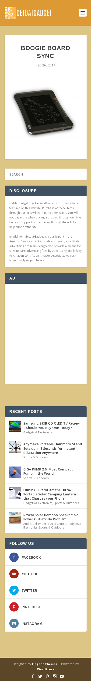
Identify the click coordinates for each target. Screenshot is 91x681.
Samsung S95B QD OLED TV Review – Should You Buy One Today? (51, 425)
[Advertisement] (45, 333)
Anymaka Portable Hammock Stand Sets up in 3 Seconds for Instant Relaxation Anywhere (52, 448)
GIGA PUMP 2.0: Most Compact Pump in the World (48, 471)
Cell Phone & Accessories (49, 524)
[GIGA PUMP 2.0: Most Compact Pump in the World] (15, 472)
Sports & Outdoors (36, 457)
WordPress (45, 669)
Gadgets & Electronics (37, 432)
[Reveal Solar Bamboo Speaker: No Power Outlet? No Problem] (15, 518)
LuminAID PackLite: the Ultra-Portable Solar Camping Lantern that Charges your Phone (49, 494)
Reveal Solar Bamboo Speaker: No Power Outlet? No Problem (50, 517)
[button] (44, 112)
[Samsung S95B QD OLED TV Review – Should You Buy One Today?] (15, 426)
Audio (27, 524)
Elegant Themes (44, 664)
